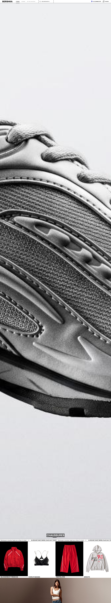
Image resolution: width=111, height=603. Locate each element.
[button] (51, 537)
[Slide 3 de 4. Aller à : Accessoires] (55, 272)
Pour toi (58, 600)
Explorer (52, 600)
